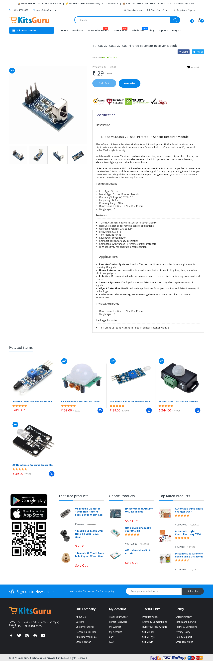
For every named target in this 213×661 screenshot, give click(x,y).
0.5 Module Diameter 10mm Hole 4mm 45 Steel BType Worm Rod (89, 511)
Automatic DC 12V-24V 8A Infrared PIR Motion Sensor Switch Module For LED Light (180, 401)
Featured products (73, 496)
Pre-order (129, 83)
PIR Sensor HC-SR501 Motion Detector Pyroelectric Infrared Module (82, 401)
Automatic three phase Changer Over (189, 510)
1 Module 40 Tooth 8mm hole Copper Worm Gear (89, 555)
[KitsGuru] (29, 20)
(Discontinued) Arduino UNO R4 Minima (139, 510)
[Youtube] (43, 636)
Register (181, 10)
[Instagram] (27, 636)
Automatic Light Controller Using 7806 (188, 533)
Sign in (191, 10)
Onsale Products (122, 496)
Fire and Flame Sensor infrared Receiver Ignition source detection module (131, 401)
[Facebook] (11, 636)
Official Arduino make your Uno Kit (138, 529)
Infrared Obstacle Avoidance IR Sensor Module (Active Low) (33, 401)
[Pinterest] (35, 636)
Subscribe (193, 591)
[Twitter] (19, 636)
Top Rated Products (174, 496)
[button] (19, 405)
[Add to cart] (100, 410)
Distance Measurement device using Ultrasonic (189, 555)
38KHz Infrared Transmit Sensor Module (33, 464)
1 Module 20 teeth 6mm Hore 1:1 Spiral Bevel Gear (89, 533)
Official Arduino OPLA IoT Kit (138, 552)
